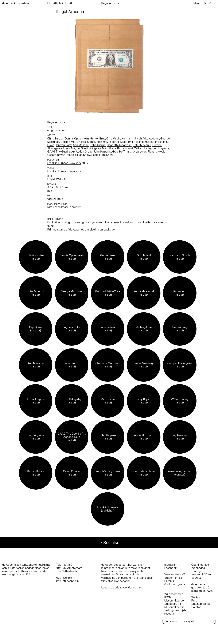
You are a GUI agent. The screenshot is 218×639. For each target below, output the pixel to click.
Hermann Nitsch (131, 139)
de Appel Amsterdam (15, 3)
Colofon (196, 607)
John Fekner (149, 142)
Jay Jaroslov (139, 152)
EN (204, 3)
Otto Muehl (113, 139)
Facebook (170, 568)
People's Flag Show (78, 155)
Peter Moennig (142, 145)
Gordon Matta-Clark (73, 142)
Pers (194, 601)
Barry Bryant (125, 148)
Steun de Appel (200, 604)
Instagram (170, 565)
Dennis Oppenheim (77, 139)
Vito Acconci (151, 139)
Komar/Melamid (97, 142)
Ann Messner (81, 145)
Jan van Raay (64, 145)
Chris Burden (55, 139)
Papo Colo (114, 142)
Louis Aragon (71, 148)
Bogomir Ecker (131, 142)
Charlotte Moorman (119, 145)
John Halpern (102, 152)
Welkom (196, 597)
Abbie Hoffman (120, 152)
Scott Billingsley (91, 148)
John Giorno (98, 145)
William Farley (142, 148)
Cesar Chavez (56, 155)
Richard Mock (156, 152)
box (49, 191)
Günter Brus (97, 139)
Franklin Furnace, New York (64, 163)
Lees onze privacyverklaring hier (121, 587)
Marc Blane (109, 148)
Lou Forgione (161, 148)
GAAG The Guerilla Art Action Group (70, 152)
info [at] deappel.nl (67, 581)
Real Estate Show (102, 155)
